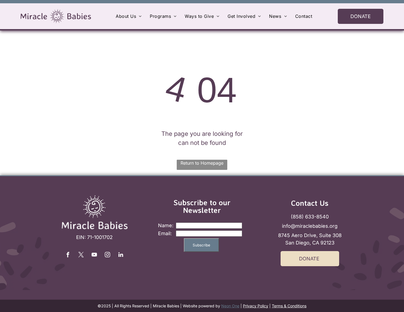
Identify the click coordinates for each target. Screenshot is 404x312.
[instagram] (107, 255)
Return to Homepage (202, 163)
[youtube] (94, 255)
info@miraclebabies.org (309, 226)
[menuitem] (129, 16)
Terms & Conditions (289, 305)
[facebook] (68, 255)
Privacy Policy (255, 305)
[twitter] (81, 255)
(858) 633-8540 (310, 217)
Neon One (230, 305)
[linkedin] (121, 255)
